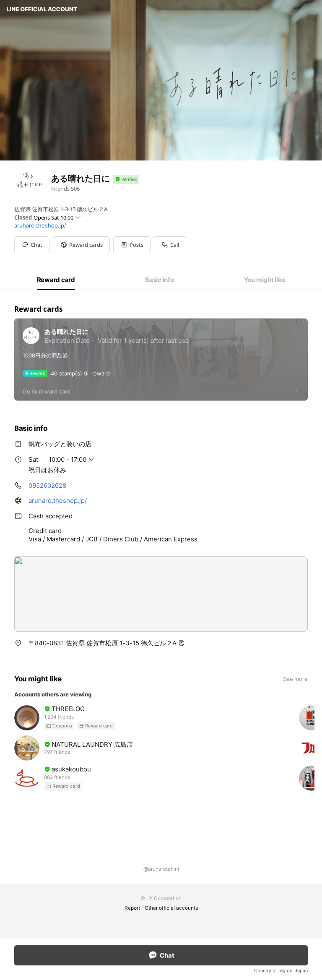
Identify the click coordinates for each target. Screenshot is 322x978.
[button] (81, 244)
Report (132, 908)
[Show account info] (126, 179)
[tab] (56, 280)
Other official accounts (171, 908)
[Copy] (182, 643)
